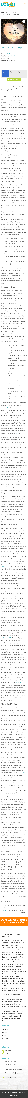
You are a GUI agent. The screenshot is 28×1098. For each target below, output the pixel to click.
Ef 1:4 (17, 433)
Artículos (15, 12)
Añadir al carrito (14, 79)
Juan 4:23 (18, 683)
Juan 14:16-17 (6, 566)
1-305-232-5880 (10, 1078)
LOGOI (12, 56)
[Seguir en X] (3, 1053)
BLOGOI (4, 1035)
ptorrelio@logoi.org (16, 1069)
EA (17, 1095)
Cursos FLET (5, 1029)
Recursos (8, 12)
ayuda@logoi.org (16, 1073)
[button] (23, 21)
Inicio (2, 12)
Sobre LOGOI (5, 1039)
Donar (4, 1042)
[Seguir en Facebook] (3, 1051)
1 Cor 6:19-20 (6, 638)
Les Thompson (8, 53)
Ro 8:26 (22, 665)
